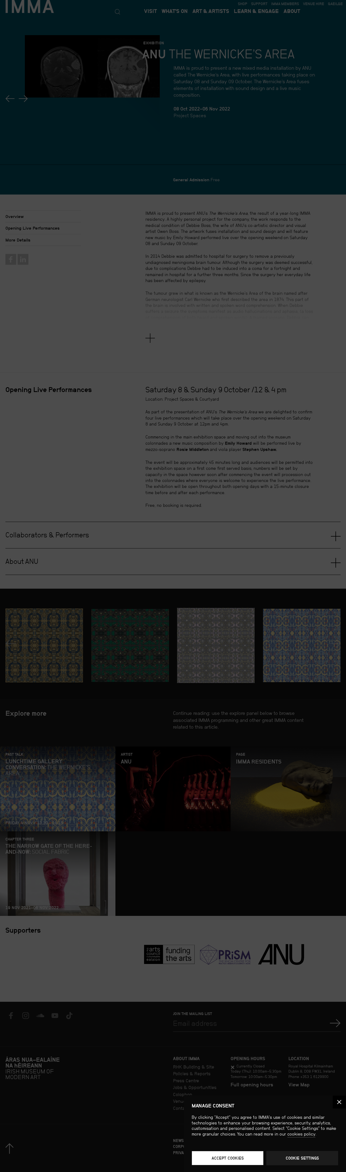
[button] (339, 1102)
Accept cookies (228, 1158)
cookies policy (301, 1134)
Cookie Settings (302, 1158)
